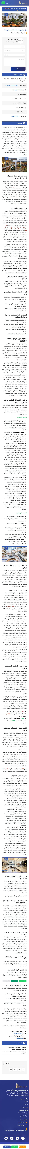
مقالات (26, 1101)
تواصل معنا (25, 1107)
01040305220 (14, 116)
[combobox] (23, 50)
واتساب (14, 1147)
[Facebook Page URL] (23, 1138)
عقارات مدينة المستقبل (15, 8)
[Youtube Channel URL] (6, 1138)
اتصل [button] (16, 981)
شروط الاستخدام (23, 1110)
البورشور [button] (7, 981)
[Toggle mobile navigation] (7, 3)
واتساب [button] (24, 981)
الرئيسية (23, 8)
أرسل (18, 69)
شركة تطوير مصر (17, 90)
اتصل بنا (21, 1147)
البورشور (6, 1147)
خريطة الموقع (24, 1116)
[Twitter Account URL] (17, 1138)
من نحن (26, 1104)
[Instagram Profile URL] (11, 1138)
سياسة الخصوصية (23, 1113)
